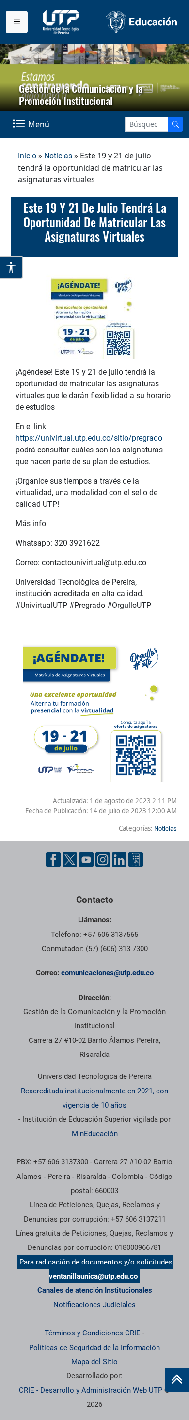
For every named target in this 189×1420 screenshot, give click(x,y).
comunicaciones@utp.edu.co (107, 973)
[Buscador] (175, 124)
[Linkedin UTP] (119, 859)
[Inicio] (177, 1380)
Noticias (58, 155)
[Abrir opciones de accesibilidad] (11, 267)
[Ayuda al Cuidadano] (135, 859)
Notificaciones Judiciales (94, 1304)
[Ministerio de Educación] (141, 22)
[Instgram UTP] (102, 859)
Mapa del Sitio (94, 1361)
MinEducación (95, 1133)
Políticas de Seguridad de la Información (94, 1347)
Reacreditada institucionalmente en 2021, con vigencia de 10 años (94, 1098)
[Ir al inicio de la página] (177, 1379)
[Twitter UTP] (70, 859)
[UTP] (62, 22)
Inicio (27, 155)
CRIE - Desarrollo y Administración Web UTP (90, 1390)
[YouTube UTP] (86, 859)
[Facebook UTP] (53, 859)
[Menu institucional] (17, 22)
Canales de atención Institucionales (94, 1290)
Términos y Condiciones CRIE (93, 1333)
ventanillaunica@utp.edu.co (93, 1276)
